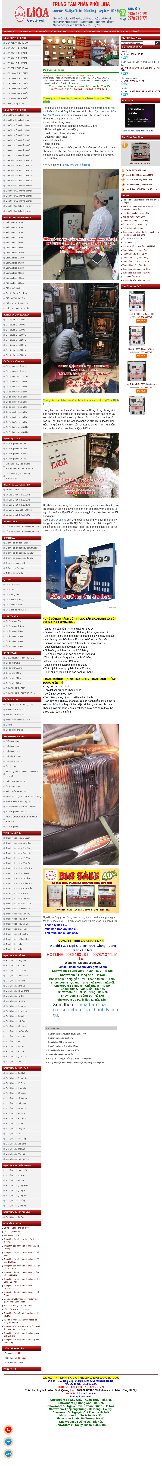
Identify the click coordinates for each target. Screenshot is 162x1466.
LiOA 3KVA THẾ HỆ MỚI (16, 58)
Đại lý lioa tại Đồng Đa (15, 986)
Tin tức (61, 70)
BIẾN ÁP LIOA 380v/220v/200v (17, 217)
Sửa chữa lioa (58, 31)
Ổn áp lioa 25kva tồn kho (16, 397)
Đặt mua (141, 302)
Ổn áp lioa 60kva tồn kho (16, 417)
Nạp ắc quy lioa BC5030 (16, 459)
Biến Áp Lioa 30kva (14, 238)
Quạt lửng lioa (12, 590)
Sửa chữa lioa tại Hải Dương (16, 1309)
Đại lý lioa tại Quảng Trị (16, 1191)
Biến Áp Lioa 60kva (14, 248)
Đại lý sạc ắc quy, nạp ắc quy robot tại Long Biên (69, 1058)
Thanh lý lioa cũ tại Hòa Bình (134, 254)
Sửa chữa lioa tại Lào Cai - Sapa (18, 1306)
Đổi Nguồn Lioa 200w (15, 320)
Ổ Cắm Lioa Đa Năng (15, 568)
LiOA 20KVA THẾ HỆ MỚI (17, 83)
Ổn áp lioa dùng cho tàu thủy (16, 1228)
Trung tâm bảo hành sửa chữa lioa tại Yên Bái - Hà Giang (22, 1260)
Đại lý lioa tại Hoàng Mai (16, 1006)
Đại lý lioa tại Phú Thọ (15, 1154)
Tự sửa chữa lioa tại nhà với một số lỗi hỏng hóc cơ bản (20, 1321)
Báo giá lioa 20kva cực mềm (61, 1042)
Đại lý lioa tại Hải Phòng (16, 1098)
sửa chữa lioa (58, 519)
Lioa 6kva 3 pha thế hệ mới (17, 120)
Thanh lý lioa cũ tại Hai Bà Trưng (20, 868)
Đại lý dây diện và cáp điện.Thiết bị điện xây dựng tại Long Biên (76, 1063)
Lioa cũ (9, 725)
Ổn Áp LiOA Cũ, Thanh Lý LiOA (19, 705)
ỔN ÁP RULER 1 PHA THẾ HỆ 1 (20, 658)
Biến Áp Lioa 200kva (15, 263)
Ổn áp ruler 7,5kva (14, 668)
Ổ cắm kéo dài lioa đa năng (18, 543)
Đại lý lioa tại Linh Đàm (16, 1021)
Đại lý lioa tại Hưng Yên (16, 1088)
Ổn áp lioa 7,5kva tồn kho (17, 377)
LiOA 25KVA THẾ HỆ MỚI (17, 88)
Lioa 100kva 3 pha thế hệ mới (19, 160)
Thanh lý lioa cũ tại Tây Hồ (17, 873)
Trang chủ (9, 31)
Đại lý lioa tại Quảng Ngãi (17, 1206)
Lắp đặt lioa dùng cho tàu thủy (135, 221)
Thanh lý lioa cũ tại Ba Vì (16, 919)
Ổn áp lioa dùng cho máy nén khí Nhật (138, 246)
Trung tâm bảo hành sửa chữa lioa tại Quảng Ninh (20, 1287)
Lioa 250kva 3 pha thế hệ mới (19, 176)
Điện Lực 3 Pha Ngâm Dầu (17, 308)
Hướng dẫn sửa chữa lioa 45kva (136, 269)
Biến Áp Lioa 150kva (15, 258)
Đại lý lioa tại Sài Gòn (15, 1217)
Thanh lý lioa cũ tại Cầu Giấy (18, 848)
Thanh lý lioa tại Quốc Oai (17, 934)
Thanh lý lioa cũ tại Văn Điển (18, 904)
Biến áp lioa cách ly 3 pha (17, 303)
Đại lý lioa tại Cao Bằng (16, 1144)
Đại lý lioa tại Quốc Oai (16, 1057)
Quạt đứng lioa (12, 595)
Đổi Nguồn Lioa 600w (15, 330)
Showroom (25, 31)
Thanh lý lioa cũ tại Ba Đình (18, 893)
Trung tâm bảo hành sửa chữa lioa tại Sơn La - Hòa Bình (22, 1267)
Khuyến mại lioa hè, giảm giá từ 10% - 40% (67, 1034)
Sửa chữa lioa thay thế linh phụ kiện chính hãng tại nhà (140, 201)
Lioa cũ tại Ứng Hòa (131, 277)
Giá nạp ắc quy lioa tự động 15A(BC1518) (18, 476)
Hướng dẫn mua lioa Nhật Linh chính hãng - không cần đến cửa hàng (140, 233)
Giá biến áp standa (14, 761)
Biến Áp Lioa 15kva (14, 227)
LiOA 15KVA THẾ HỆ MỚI (17, 78)
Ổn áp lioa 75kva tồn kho (16, 422)
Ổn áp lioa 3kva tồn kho (16, 366)
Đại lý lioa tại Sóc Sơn (15, 1051)
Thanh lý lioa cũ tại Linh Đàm (18, 899)
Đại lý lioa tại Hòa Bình (16, 1118)
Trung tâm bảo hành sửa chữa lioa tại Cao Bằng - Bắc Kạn (22, 1280)
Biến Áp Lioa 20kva (14, 232)
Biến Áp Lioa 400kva (15, 278)
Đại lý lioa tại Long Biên (16, 960)
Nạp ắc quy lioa (11, 439)
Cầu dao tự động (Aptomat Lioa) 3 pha (22, 531)
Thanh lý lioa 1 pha (14, 944)
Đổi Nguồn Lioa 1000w (16, 335)
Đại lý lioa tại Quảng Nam (17, 1196)
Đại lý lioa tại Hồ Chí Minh (17, 1212)
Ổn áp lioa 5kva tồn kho (16, 371)
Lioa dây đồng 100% (15, 104)
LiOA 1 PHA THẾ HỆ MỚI (14, 38)
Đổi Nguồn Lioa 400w (15, 325)
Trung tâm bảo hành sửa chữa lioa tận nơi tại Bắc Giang (22, 1334)
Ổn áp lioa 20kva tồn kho (16, 392)
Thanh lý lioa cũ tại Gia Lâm (18, 838)
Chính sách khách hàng (132, 228)
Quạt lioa (8, 580)
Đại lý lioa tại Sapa (14, 1134)
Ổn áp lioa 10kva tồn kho (16, 382)
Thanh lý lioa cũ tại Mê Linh (18, 924)
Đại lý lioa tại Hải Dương (16, 1083)
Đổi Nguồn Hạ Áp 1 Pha (16, 293)
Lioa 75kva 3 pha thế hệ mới (18, 155)
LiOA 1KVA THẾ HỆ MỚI (16, 48)
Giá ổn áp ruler (12, 746)
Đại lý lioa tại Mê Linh (15, 1046)
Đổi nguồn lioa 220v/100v (16, 315)
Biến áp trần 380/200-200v (17, 791)
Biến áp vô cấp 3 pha (15, 288)
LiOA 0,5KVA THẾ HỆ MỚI (17, 43)
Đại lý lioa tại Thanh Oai (16, 1062)
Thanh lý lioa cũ (12, 833)
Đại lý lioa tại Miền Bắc (15, 1068)
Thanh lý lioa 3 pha (14, 949)
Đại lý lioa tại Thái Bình (16, 1103)
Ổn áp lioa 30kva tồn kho (16, 402)
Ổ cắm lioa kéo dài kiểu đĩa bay (19, 558)
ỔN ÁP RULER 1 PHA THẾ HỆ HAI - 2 (22, 693)
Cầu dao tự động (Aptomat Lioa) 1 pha (22, 526)
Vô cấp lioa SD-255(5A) (16, 490)
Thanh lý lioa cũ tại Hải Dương (135, 261)
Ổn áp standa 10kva (14, 631)
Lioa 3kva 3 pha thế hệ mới (17, 115)
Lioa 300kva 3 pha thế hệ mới (19, 181)
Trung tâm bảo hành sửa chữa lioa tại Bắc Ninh (22, 1254)
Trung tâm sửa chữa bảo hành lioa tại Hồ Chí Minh (21, 1314)
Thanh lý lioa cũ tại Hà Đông (18, 858)
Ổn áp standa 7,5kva (15, 626)
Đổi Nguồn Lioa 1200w (16, 340)
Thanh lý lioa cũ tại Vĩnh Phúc (135, 250)
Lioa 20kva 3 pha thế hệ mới (18, 135)
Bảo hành (75, 31)
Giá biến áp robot (13, 756)
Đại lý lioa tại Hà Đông (15, 981)
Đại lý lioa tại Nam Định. (16, 1108)
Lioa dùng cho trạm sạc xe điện (135, 213)
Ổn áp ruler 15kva (13, 678)
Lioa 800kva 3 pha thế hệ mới (19, 201)
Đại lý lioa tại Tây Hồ (15, 996)
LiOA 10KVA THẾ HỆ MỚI (17, 73)
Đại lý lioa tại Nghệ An (15, 1175)
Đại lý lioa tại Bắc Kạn (15, 1149)
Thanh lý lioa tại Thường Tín (18, 909)
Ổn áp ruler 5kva (13, 663)
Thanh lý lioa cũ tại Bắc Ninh (134, 265)
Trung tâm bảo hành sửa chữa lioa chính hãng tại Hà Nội (21, 1273)
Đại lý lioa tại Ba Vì (14, 1041)
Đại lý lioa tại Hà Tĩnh (15, 1180)
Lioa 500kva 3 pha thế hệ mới (19, 191)
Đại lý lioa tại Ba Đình (15, 1016)
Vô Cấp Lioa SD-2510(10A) (18, 495)
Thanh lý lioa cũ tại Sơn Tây (18, 914)
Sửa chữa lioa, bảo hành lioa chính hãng (23, 796)
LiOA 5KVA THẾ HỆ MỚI (16, 63)
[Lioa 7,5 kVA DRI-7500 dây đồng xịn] (137, 388)
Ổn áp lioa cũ (10, 700)
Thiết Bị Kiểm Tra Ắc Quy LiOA (19, 802)
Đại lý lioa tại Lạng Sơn (16, 1129)
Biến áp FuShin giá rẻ (15, 781)
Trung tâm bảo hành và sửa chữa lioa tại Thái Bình (21, 1240)
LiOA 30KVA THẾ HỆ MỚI (17, 93)
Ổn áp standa (10, 616)
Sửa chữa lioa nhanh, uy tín (60, 1054)
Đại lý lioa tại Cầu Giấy (16, 971)
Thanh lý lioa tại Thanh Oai (17, 939)
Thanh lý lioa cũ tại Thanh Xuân (19, 853)
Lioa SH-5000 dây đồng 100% (137, 184)
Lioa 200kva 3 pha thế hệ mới (19, 171)
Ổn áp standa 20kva (14, 641)
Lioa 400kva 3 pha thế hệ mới (19, 186)
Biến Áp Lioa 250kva (15, 268)
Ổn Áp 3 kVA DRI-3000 (134, 170)
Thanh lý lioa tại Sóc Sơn (17, 929)
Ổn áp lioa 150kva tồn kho (17, 432)
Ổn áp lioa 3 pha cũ (14, 730)
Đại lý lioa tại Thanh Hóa (16, 1170)
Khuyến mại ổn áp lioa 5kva (60, 1038)
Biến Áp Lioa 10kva (14, 222)
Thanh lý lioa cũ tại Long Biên (18, 843)
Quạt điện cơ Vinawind (16, 610)
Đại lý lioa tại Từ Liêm (15, 1001)
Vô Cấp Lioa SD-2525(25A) (18, 505)
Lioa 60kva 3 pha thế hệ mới (18, 150)
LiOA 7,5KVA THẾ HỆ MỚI (17, 68)
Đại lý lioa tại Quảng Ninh (17, 1078)
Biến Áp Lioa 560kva (15, 283)
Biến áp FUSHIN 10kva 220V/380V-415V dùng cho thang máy (140, 207)
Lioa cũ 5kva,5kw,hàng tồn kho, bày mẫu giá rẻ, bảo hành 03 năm (21, 1300)
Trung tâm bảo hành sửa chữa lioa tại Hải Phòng (22, 1293)
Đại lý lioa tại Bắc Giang (16, 1093)
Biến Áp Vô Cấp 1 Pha (15, 298)
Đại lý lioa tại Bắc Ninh (15, 1073)
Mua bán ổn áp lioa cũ (116, 31)
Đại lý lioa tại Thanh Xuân (17, 976)
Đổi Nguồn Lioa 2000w (16, 350)
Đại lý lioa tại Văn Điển (16, 1026)
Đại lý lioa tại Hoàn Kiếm (16, 1011)
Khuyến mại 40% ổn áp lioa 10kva (63, 1046)
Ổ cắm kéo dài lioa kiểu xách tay (20, 553)
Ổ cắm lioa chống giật (15, 563)
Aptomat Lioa (10, 521)
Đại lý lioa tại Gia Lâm (15, 966)
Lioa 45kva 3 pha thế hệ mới (18, 145)
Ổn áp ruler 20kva (13, 683)
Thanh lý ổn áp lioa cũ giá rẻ (18, 720)
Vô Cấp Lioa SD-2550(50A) (18, 515)
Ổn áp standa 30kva (14, 646)
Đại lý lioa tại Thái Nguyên (17, 1159)
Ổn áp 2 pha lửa (13, 786)
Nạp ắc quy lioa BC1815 (16, 449)
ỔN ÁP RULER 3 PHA (15, 688)
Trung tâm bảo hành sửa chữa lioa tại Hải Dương (22, 1247)
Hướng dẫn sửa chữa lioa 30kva (136, 273)
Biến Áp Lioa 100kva (15, 253)
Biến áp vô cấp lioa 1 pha (16, 485)
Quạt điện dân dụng (14, 600)
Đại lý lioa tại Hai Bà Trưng (17, 991)
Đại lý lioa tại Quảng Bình (17, 1185)
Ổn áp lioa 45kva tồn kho (16, 407)
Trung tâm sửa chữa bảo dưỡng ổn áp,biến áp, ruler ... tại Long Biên (22, 1327)
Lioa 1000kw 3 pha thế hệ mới (19, 206)
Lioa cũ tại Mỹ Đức (12, 1232)
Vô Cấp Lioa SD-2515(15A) (18, 500)
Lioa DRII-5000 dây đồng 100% (138, 175)
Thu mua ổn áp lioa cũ (15, 715)
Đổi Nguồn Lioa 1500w (16, 345)
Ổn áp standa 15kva (14, 636)
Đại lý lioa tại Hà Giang (16, 1139)
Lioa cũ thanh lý (129, 242)
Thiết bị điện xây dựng (15, 573)
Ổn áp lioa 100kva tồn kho (17, 427)
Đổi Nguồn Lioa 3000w (16, 355)
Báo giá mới (41, 31)
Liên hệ (135, 31)
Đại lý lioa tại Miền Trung (17, 1165)
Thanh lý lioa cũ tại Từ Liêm (18, 878)
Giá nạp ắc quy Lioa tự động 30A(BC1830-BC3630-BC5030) (19, 466)
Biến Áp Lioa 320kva (15, 273)
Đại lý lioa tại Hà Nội (14, 956)
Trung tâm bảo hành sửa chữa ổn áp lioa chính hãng (21, 1341)
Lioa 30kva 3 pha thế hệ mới (18, 140)
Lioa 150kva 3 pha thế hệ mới (19, 165)
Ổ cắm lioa (9, 538)
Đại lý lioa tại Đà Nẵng (15, 1201)
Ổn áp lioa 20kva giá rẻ (132, 239)
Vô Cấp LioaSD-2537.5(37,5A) (19, 510)
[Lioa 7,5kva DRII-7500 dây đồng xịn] (137, 353)
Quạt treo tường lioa (14, 584)
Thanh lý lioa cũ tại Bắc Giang (135, 258)
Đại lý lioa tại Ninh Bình (16, 1124)
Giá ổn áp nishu (13, 751)
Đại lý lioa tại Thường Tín (17, 1031)
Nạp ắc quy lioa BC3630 (16, 454)
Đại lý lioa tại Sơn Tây (15, 1036)
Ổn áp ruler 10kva (13, 673)
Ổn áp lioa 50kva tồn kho (16, 412)
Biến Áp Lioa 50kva (14, 243)
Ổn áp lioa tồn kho (13, 362)
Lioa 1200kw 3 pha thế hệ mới (19, 211)
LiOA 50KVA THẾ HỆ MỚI (17, 98)
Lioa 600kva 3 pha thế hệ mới (19, 196)
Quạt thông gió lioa (14, 605)
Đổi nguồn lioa (92, 31)
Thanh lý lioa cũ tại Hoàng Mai (19, 883)
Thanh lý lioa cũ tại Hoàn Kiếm (19, 888)
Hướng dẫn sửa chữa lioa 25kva (136, 280)
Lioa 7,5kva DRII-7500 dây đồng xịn (140, 189)
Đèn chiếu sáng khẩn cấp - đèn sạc (21, 807)
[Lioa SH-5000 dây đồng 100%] (137, 317)
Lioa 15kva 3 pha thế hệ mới (18, 130)
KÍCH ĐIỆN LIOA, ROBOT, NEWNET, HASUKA (21, 819)
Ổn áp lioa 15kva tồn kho (16, 387)
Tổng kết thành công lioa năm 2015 (138, 131)
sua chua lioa (76, 1009)
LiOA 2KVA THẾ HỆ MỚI (16, 53)
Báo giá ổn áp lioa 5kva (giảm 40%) (63, 1050)
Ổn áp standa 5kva (14, 621)
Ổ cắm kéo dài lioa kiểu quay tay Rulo (22, 548)
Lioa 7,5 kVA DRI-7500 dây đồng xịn (141, 401)
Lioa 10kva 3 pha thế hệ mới (18, 125)
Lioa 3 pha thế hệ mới (14, 110)
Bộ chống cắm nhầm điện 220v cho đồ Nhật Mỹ (22, 774)
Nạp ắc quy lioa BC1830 (16, 444)
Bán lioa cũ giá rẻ (11, 1235)
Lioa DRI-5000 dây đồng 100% (138, 180)
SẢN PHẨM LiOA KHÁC (14, 736)
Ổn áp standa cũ (13, 766)
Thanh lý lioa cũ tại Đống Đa (18, 863)
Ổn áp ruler (10, 653)
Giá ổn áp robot (12, 741)
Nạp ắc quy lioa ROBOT (16, 812)
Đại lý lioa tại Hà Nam (15, 1113)
